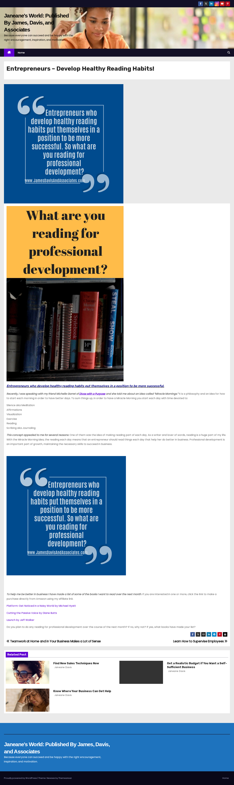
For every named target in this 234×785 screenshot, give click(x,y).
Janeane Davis (63, 667)
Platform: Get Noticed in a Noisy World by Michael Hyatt (41, 606)
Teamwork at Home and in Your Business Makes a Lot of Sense (55, 641)
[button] (228, 52)
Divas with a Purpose (92, 394)
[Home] (9, 53)
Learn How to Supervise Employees (198, 641)
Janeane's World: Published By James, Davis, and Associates (36, 23)
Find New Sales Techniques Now (76, 663)
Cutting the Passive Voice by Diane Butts (32, 613)
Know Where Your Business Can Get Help (82, 691)
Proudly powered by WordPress (20, 778)
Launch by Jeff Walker (20, 620)
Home (21, 52)
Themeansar (65, 778)
